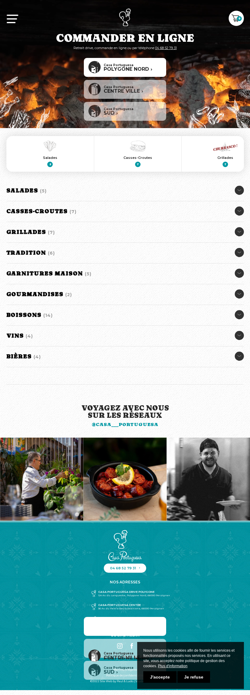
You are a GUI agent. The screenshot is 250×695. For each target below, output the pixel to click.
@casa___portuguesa (125, 424)
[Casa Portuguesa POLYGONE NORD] (125, 626)
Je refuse (193, 677)
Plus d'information (173, 666)
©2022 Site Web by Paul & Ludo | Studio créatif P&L (125, 681)
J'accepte (160, 677)
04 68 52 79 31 (166, 48)
